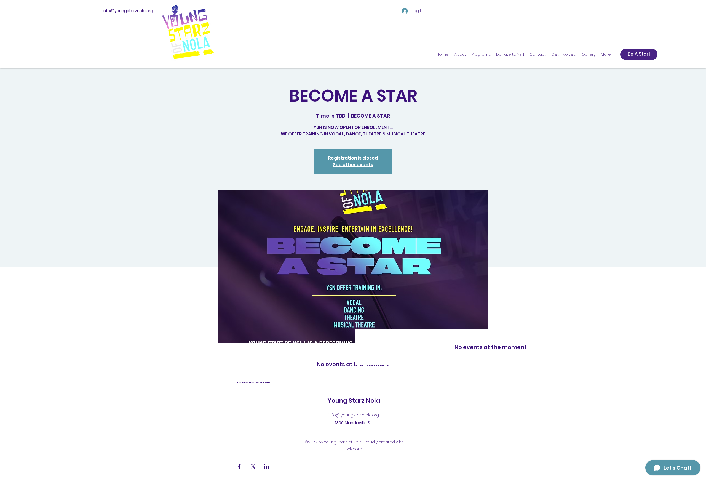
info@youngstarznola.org (128, 11)
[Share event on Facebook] (239, 466)
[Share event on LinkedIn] (266, 466)
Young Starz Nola (353, 400)
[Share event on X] (253, 466)
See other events (353, 164)
